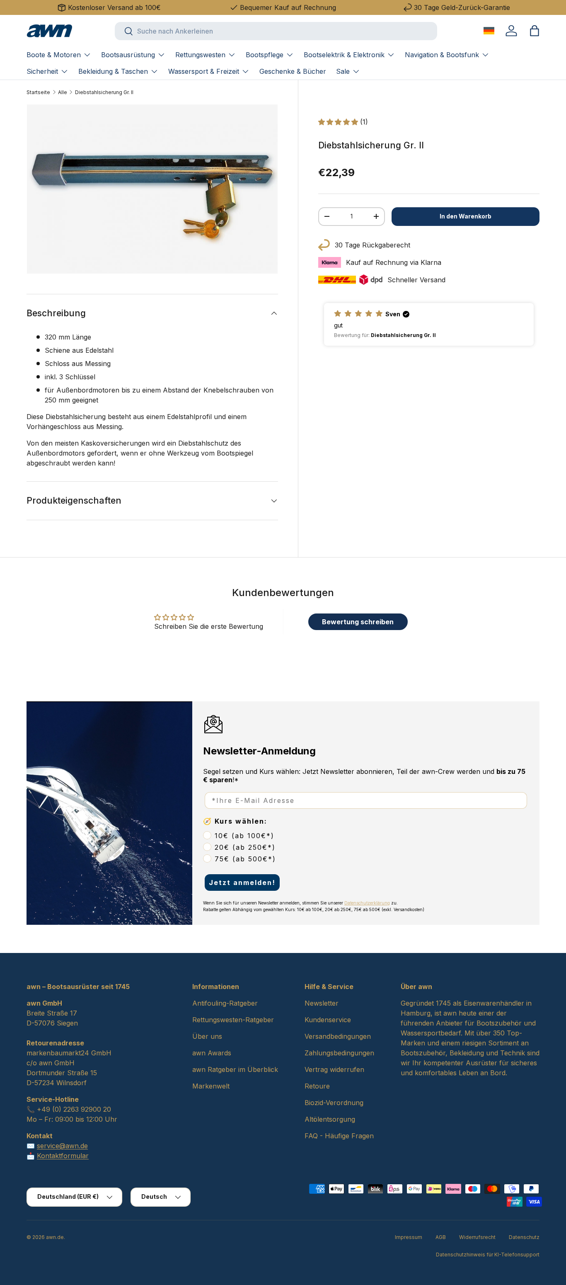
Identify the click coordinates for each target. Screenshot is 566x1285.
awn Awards (211, 1053)
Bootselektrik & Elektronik (344, 55)
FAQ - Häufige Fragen (339, 1136)
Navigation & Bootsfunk (442, 55)
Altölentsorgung (330, 1119)
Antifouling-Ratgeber (225, 1003)
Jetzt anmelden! (242, 882)
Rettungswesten (200, 55)
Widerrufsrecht (477, 1237)
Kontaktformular (63, 1156)
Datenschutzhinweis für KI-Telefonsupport (487, 1254)
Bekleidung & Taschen (113, 71)
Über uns (207, 1036)
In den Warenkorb (465, 216)
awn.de (55, 1237)
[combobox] (276, 31)
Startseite (38, 92)
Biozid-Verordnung (334, 1102)
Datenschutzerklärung (367, 902)
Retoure (317, 1086)
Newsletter (322, 1003)
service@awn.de (62, 1146)
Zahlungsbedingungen (339, 1053)
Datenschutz (524, 1237)
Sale (343, 71)
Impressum (408, 1237)
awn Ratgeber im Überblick (235, 1069)
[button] (534, 31)
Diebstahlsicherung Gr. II (104, 92)
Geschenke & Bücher (292, 71)
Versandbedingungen (338, 1036)
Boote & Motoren (54, 55)
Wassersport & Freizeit (203, 71)
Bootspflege (264, 55)
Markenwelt (211, 1086)
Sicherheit (42, 71)
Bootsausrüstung (128, 55)
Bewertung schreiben (358, 622)
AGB (440, 1237)
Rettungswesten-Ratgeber (233, 1020)
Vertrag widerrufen (334, 1069)
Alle (62, 92)
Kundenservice (328, 1020)
